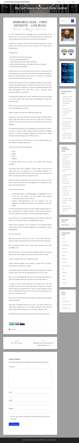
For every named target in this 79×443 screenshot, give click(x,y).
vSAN (63, 279)
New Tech (65, 252)
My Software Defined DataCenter (17, 2)
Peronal (64, 262)
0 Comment (43, 29)
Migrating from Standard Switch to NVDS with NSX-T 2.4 (43, 343)
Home (73, 2)
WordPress (43, 440)
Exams (64, 242)
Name (11, 392)
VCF (69, 2)
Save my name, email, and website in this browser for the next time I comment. (30, 418)
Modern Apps (65, 245)
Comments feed (66, 304)
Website (11, 408)
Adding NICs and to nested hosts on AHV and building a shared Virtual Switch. (67, 101)
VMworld (13, 329)
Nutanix (59, 2)
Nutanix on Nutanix (67, 118)
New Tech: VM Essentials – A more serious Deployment (66, 179)
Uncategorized (66, 265)
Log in (64, 298)
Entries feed (65, 301)
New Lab (64, 248)
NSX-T (64, 2)
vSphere (64, 283)
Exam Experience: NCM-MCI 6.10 (67, 200)
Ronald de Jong (33, 29)
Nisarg (54, 440)
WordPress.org (66, 308)
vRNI (63, 276)
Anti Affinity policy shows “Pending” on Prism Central (67, 136)
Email (11, 400)
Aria (63, 238)
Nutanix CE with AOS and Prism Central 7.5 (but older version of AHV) (66, 126)
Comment (12, 367)
